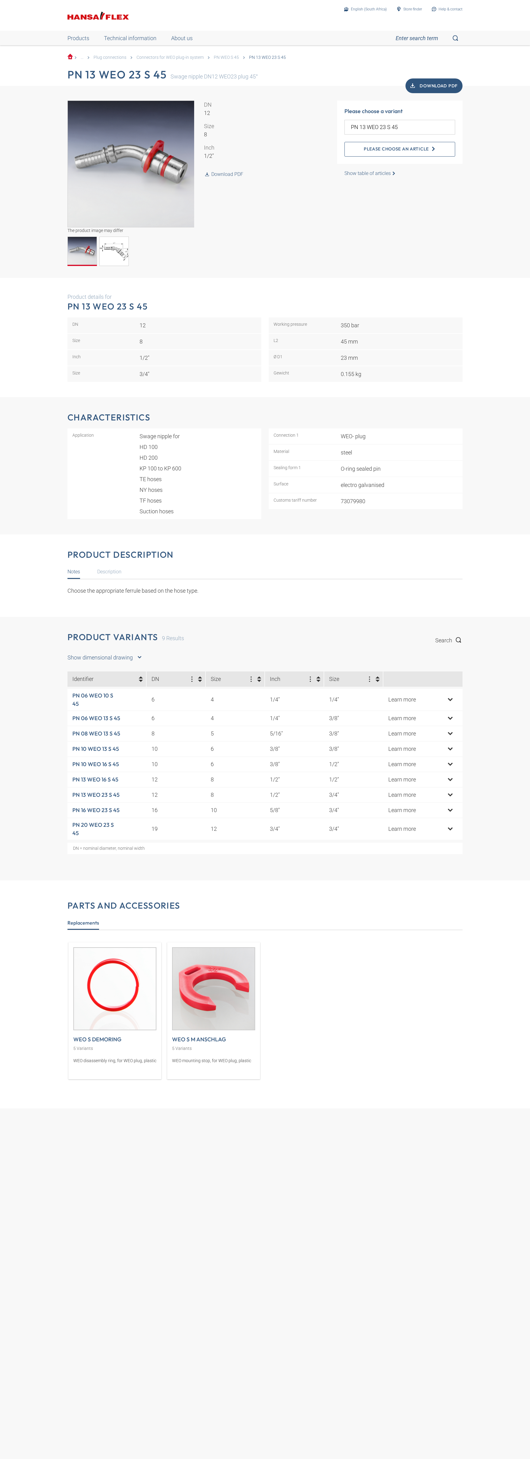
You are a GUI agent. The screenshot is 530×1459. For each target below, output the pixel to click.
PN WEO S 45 (226, 57)
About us (182, 38)
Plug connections (110, 57)
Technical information (130, 38)
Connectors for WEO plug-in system (170, 57)
